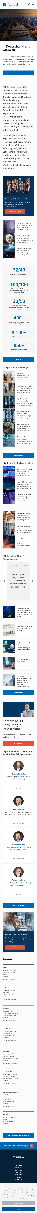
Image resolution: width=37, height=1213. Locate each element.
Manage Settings (18, 1203)
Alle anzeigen (18, 693)
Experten (18, 1170)
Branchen (18, 1165)
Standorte (18, 1172)
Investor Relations (18, 1182)
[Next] (32, 581)
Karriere (18, 1175)
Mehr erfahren (18, 73)
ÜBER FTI (18, 1177)
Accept (18, 1209)
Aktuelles (18, 1180)
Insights (18, 1168)
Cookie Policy (21, 1199)
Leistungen (18, 1163)
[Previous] (5, 581)
